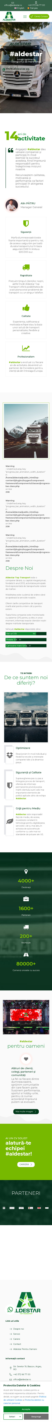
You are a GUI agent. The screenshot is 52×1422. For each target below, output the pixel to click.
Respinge (36, 1416)
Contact (17, 1344)
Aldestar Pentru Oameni (25, 1349)
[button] (14, 4)
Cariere (16, 1339)
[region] (26, 1401)
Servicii (16, 1334)
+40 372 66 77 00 (21, 1374)
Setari (12, 1416)
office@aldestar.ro (22, 1379)
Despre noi (18, 1329)
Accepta (26, 1409)
